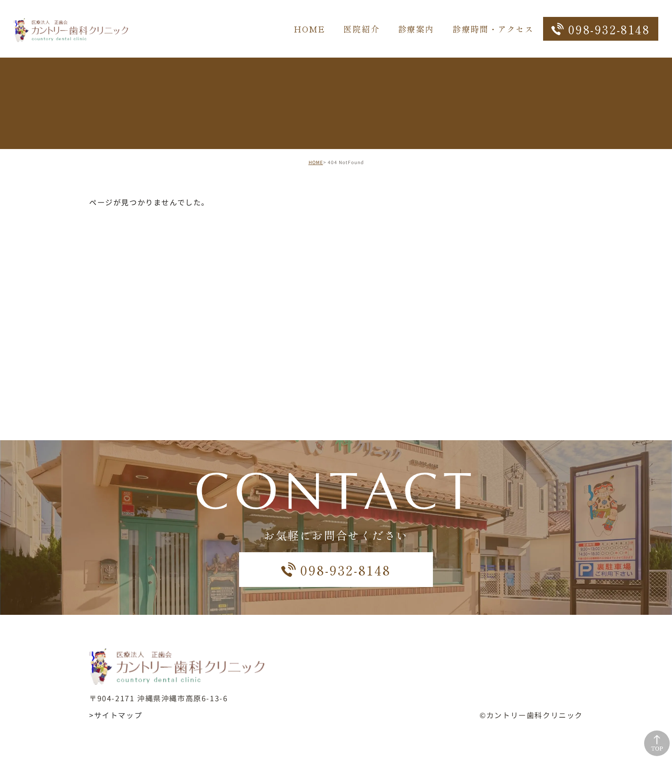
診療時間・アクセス (493, 29)
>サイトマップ (115, 714)
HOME (309, 29)
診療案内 (416, 29)
